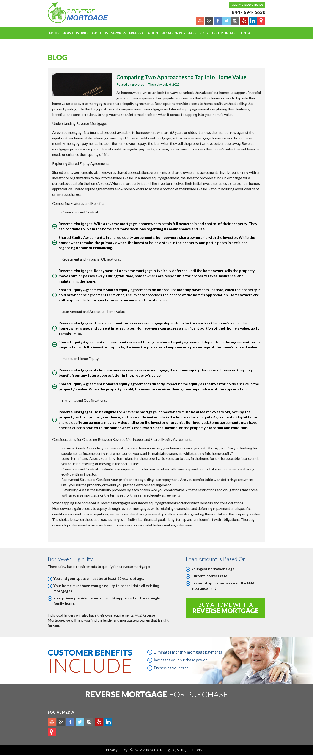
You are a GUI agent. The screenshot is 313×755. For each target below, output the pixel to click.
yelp (99, 722)
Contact (247, 33)
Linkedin (108, 722)
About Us (99, 33)
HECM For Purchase (178, 33)
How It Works (75, 33)
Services (118, 33)
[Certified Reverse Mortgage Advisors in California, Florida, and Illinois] (73, 12)
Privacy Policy (117, 749)
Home (54, 33)
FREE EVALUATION (143, 33)
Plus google (61, 722)
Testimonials (223, 33)
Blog (203, 33)
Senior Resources (247, 5)
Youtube (52, 722)
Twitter (80, 722)
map (52, 732)
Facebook (70, 722)
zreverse (138, 84)
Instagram (89, 722)
